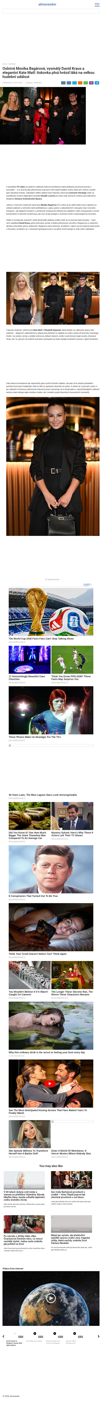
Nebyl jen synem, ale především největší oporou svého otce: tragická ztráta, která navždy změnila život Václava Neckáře (70, 1239)
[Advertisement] (51, 37)
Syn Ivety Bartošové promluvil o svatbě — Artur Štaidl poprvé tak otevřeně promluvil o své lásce (68, 1194)
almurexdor (47, 4)
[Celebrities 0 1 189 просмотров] (71, 1217)
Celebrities (38, 83)
